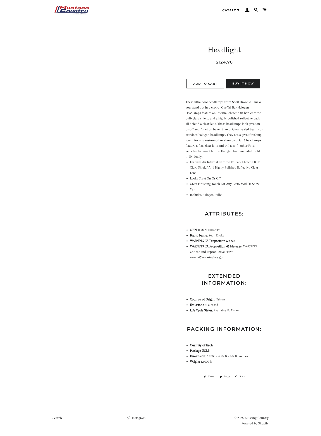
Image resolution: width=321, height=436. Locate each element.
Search (57, 418)
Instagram (138, 418)
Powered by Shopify (255, 423)
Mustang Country (257, 418)
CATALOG (231, 10)
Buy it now (243, 83)
